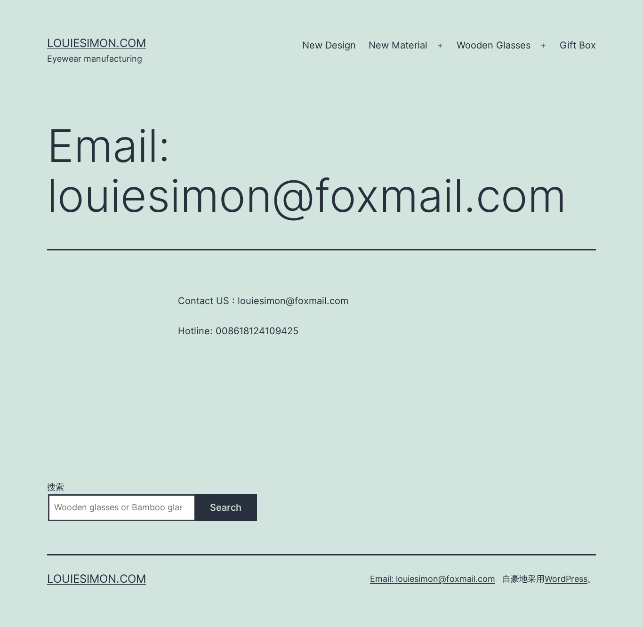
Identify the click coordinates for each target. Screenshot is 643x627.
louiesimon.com (96, 43)
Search (225, 507)
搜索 (55, 487)
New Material (398, 45)
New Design (329, 45)
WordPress (566, 579)
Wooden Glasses (493, 45)
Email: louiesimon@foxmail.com (432, 579)
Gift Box (578, 45)
